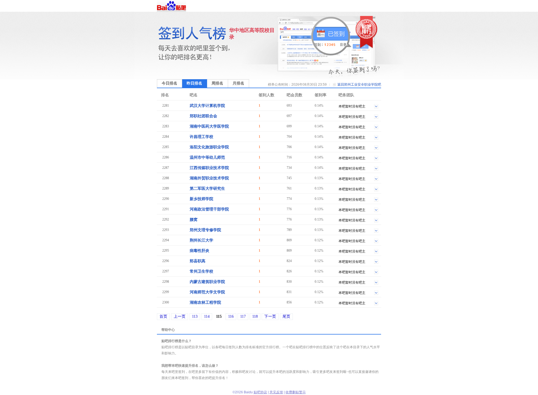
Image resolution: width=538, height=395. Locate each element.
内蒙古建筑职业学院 (207, 282)
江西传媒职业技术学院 (209, 168)
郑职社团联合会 (203, 116)
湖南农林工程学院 (205, 302)
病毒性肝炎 (199, 251)
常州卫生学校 (201, 271)
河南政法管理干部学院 (209, 209)
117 (243, 316)
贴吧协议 (260, 392)
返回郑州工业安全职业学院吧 (359, 85)
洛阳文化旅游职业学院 (209, 147)
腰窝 (194, 220)
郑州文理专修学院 (205, 230)
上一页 (179, 316)
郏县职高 (197, 261)
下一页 (270, 316)
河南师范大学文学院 (207, 292)
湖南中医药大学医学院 (209, 126)
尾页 (286, 316)
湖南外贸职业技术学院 (209, 178)
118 (255, 316)
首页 (163, 316)
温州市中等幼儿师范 (207, 157)
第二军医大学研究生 (207, 188)
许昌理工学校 (201, 137)
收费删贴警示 (296, 392)
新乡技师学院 (201, 199)
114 (207, 316)
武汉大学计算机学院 (207, 106)
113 (195, 316)
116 (231, 316)
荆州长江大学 (201, 240)
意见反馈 (276, 392)
